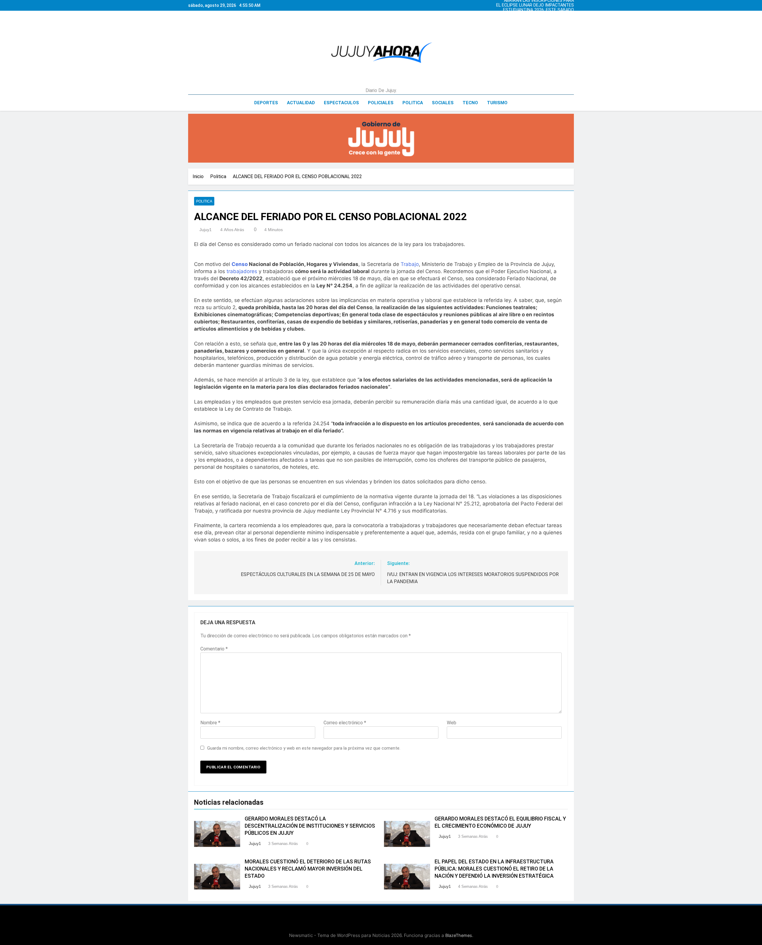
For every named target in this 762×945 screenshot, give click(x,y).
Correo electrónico (345, 723)
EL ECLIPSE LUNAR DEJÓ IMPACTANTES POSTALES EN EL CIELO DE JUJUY (535, 5)
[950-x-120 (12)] (381, 138)
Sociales (443, 102)
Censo (240, 264)
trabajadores (242, 271)
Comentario (214, 649)
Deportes (266, 102)
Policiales (381, 102)
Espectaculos (341, 102)
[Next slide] (571, 4)
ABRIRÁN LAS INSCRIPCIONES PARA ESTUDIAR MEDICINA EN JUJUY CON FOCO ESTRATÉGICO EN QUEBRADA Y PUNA (532, 19)
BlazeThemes (458, 935)
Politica (412, 102)
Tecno (470, 102)
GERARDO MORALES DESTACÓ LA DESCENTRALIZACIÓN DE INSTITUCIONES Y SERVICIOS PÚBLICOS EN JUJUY (310, 826)
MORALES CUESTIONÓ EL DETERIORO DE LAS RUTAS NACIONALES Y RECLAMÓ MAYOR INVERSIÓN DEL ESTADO (308, 869)
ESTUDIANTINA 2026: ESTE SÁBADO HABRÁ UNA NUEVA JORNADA (538, 10)
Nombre (210, 723)
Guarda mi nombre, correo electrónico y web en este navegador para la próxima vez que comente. (303, 748)
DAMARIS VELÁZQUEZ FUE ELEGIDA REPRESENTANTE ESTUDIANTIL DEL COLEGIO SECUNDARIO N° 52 (538, 15)
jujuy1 (205, 229)
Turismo (497, 102)
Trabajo (410, 264)
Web (451, 723)
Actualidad (301, 102)
